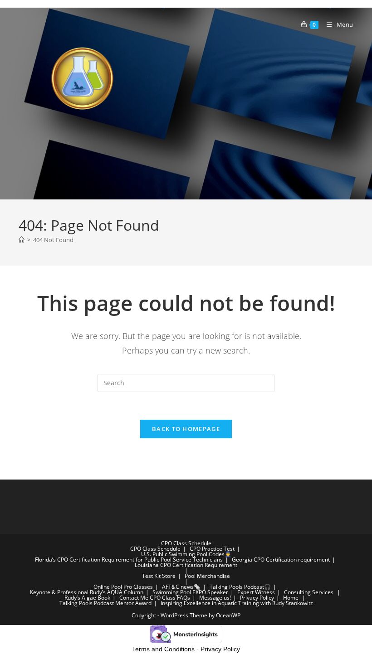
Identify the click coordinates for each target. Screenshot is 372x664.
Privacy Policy (257, 597)
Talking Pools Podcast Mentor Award (105, 603)
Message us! (215, 597)
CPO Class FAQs (170, 597)
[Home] (21, 240)
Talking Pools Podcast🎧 (240, 587)
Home (291, 597)
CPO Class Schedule (186, 543)
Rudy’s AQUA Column (116, 592)
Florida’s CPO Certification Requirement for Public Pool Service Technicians (129, 559)
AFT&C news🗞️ (181, 587)
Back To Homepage (186, 429)
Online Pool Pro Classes (123, 587)
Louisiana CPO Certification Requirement (186, 565)
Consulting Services (308, 592)
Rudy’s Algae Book (87, 597)
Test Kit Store (159, 576)
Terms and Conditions (163, 649)
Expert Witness (256, 592)
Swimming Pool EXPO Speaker (190, 592)
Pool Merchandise (207, 576)
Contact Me (133, 597)
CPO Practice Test (212, 549)
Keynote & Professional (59, 592)
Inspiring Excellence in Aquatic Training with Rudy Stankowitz (237, 603)
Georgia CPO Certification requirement (281, 559)
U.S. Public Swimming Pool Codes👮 (186, 554)
